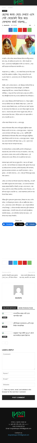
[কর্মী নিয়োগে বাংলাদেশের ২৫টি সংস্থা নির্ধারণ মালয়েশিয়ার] (7, 325)
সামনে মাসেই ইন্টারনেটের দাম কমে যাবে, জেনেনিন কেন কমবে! (27, 276)
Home (4, 7)
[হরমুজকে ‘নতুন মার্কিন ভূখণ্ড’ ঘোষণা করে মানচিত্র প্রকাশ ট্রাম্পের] (7, 335)
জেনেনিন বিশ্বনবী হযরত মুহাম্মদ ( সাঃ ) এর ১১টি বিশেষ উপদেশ (10, 276)
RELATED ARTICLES (9, 308)
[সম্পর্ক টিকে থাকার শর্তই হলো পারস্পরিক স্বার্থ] (7, 315)
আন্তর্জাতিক (10, 7)
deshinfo (6, 25)
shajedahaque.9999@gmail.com (18, 435)
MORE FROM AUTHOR (26, 308)
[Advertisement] (18, 242)
